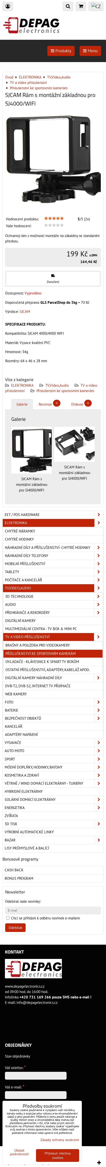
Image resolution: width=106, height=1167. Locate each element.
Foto (9, 702)
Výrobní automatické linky (29, 832)
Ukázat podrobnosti (19, 1152)
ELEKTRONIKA (22, 385)
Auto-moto (14, 750)
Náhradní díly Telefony (26, 555)
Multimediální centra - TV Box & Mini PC (41, 628)
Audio (10, 604)
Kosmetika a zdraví (22, 775)
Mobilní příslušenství (25, 563)
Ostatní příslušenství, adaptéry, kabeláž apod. (47, 669)
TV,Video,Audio (57, 385)
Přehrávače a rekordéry (27, 612)
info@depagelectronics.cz (37, 1002)
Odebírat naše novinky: (23, 901)
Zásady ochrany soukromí (59, 1140)
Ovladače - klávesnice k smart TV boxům (42, 661)
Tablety (12, 572)
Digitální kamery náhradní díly (33, 678)
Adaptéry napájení (21, 734)
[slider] (54, 218)
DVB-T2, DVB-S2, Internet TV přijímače (38, 686)
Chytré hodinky (19, 539)
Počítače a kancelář (23, 580)
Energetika (15, 807)
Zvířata (11, 815)
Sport (10, 759)
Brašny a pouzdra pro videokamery (37, 645)
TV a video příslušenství (27, 637)
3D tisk (11, 824)
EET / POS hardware (22, 514)
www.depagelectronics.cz (25, 986)
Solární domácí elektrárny (30, 799)
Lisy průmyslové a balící (27, 848)
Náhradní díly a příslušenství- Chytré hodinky (47, 547)
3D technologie (19, 596)
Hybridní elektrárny (24, 791)
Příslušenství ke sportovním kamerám (65, 390)
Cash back (14, 870)
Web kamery (16, 694)
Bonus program (19, 878)
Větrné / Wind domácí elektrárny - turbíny (44, 783)
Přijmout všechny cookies (58, 1155)
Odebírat (15, 927)
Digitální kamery (20, 620)
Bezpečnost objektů (23, 718)
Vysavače (13, 742)
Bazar (10, 840)
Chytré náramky (20, 531)
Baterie (11, 710)
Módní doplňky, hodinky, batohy (33, 767)
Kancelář (13, 726)
